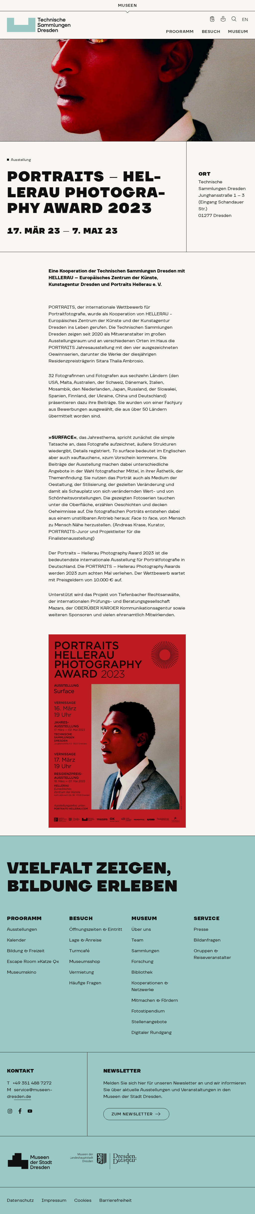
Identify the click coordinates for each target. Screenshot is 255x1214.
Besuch (81, 918)
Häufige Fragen (85, 983)
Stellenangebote (149, 1022)
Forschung (142, 961)
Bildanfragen (207, 940)
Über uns (141, 929)
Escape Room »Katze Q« (33, 961)
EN (245, 19)
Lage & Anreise (85, 940)
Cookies (82, 1200)
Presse (201, 929)
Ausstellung (21, 160)
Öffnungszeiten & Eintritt (95, 929)
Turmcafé (79, 951)
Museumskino (21, 972)
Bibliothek (141, 972)
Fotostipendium (148, 1011)
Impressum (54, 1200)
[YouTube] (30, 1112)
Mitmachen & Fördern (154, 1000)
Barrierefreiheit (115, 1200)
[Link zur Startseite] (40, 24)
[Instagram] (10, 1112)
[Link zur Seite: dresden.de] (103, 1161)
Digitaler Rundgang (151, 1032)
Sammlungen (145, 951)
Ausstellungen (22, 929)
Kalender (16, 940)
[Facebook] (20, 1112)
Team (137, 940)
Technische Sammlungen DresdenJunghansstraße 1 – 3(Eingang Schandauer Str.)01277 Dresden (222, 199)
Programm (24, 918)
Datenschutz (20, 1200)
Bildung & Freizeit (26, 951)
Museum (144, 918)
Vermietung (81, 972)
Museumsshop (84, 961)
